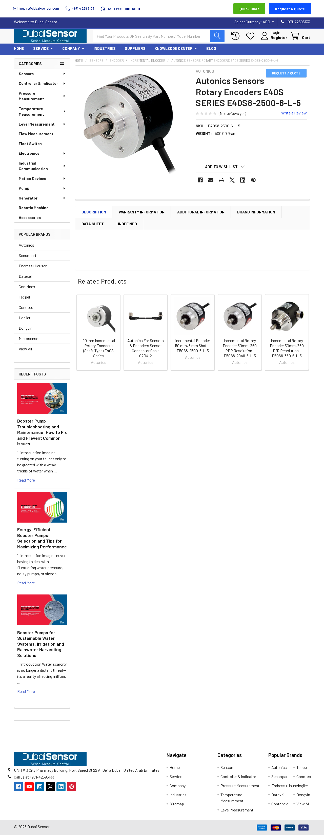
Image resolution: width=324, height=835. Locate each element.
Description (94, 212)
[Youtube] (29, 786)
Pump (24, 188)
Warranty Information (142, 212)
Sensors (26, 73)
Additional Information (201, 212)
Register (279, 37)
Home (19, 48)
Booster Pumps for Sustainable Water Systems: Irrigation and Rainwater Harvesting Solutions (40, 644)
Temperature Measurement (31, 111)
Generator (28, 198)
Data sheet (93, 224)
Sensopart (27, 255)
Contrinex (27, 286)
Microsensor (29, 338)
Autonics (26, 245)
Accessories (30, 217)
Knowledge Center (174, 48)
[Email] (210, 180)
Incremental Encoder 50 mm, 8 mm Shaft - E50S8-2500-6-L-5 (192, 345)
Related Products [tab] (102, 281)
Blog (211, 48)
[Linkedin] (242, 180)
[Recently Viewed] (236, 36)
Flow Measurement (36, 133)
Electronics (29, 153)
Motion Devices (32, 178)
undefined (126, 224)
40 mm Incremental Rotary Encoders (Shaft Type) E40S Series (98, 348)
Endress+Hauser (33, 265)
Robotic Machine (34, 207)
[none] (134, 124)
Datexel (25, 276)
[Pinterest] (253, 180)
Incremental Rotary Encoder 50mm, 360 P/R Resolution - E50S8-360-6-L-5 (287, 348)
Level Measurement (37, 124)
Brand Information (256, 212)
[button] (223, 166)
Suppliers (135, 48)
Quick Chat (249, 9)
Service (41, 48)
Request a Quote (290, 9)
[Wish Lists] (251, 36)
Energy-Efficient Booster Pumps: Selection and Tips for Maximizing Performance (42, 538)
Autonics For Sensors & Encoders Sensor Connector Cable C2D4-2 (145, 348)
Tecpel (24, 296)
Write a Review (294, 112)
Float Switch (30, 143)
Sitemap (177, 803)
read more (26, 480)
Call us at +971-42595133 (34, 776)
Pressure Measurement (31, 96)
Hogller (24, 317)
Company (71, 48)
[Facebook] (200, 180)
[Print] (221, 180)
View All (25, 348)
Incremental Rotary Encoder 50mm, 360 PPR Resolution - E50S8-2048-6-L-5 (240, 348)
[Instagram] (39, 786)
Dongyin (25, 328)
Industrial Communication (33, 166)
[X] (232, 180)
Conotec (26, 307)
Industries (105, 48)
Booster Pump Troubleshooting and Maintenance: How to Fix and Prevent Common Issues (42, 432)
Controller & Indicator (38, 83)
